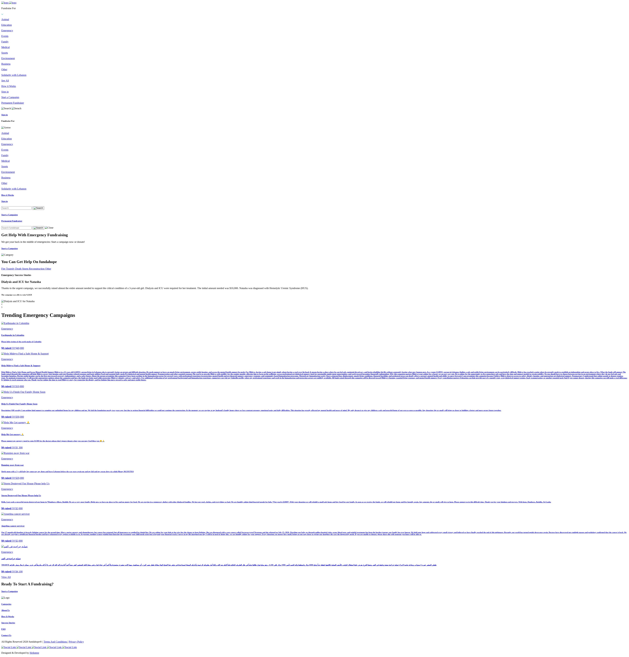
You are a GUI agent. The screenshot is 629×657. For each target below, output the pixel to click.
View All (6, 577)
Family (5, 41)
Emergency (7, 30)
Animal (5, 19)
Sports (4, 52)
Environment (8, 58)
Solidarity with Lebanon (13, 75)
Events (4, 36)
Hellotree (34, 652)
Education (6, 25)
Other (4, 69)
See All (5, 80)
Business (5, 63)
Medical (5, 47)
